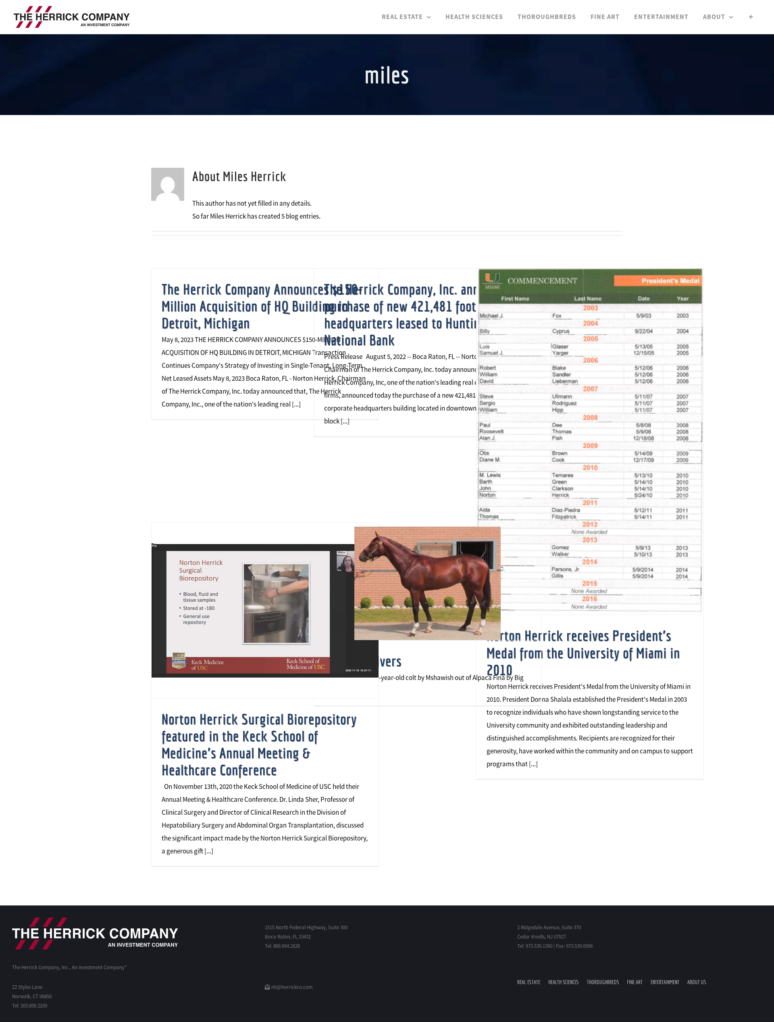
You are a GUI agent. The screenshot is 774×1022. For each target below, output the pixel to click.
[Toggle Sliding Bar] (751, 17)
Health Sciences (563, 982)
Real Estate (528, 982)
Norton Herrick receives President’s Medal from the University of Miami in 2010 (583, 652)
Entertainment (665, 982)
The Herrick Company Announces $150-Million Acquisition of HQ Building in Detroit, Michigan (262, 306)
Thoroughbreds (603, 982)
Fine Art (635, 982)
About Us (696, 982)
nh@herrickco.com (291, 987)
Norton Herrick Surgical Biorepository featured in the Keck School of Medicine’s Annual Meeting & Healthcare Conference (259, 744)
